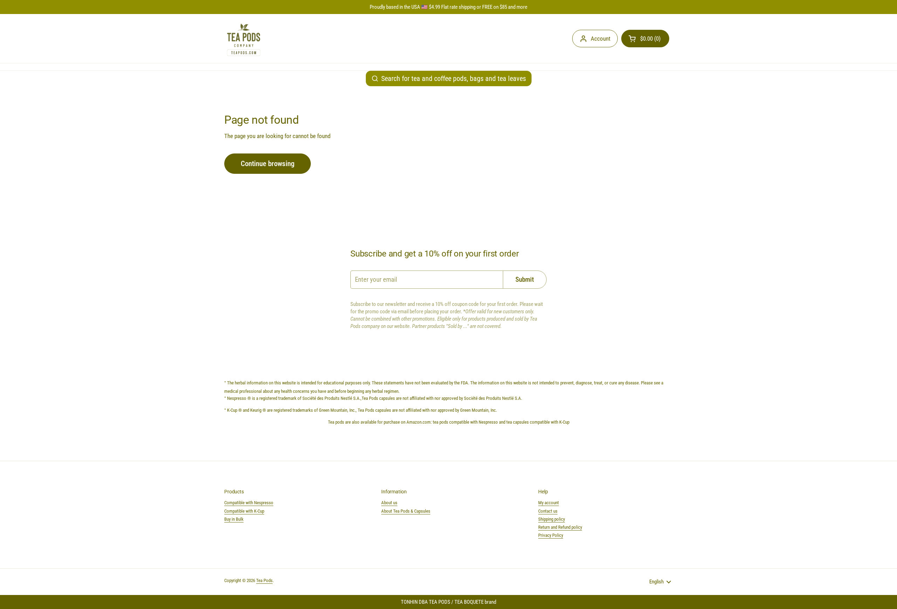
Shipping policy (551, 519)
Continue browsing (267, 163)
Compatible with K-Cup (244, 511)
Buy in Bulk (234, 519)
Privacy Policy (550, 535)
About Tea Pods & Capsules (405, 511)
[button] (645, 38)
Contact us (547, 511)
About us (389, 502)
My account (548, 502)
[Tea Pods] (243, 38)
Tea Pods (264, 580)
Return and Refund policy (560, 527)
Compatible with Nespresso (248, 502)
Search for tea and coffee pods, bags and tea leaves (453, 78)
